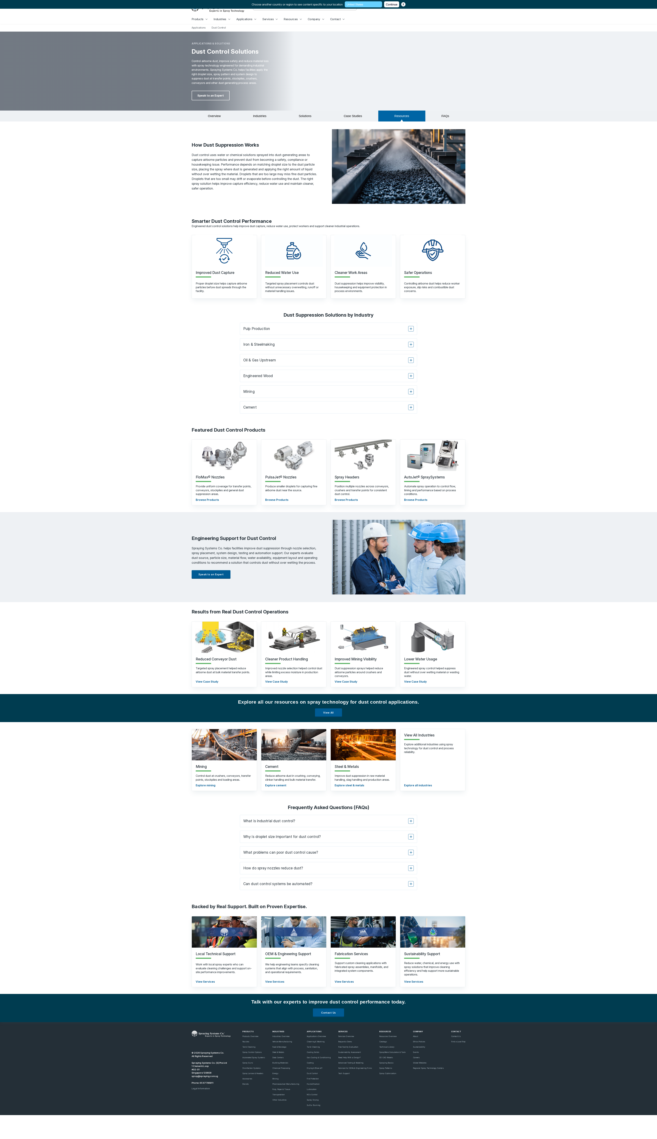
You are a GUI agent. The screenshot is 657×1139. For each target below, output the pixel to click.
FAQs (445, 116)
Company (314, 19)
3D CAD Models (386, 1057)
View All (328, 712)
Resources (291, 19)
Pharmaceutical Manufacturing (285, 1084)
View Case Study (207, 681)
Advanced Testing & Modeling (351, 1063)
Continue (391, 4)
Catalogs (383, 1042)
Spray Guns (247, 1063)
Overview (214, 116)
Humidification (313, 1084)
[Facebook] (210, 1043)
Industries (220, 19)
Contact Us (328, 1012)
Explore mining (205, 785)
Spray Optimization (387, 1073)
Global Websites (419, 1063)
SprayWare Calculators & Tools (392, 1052)
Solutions (305, 116)
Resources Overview (388, 1036)
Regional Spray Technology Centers (428, 1068)
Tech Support (344, 1073)
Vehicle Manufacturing (282, 1042)
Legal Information (201, 1088)
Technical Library (387, 1047)
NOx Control (312, 1095)
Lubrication (312, 1089)
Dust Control (312, 1073)
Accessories (247, 1079)
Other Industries (279, 1100)
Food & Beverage (279, 1047)
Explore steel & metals (349, 785)
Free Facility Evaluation (348, 1047)
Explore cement (275, 785)
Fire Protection (313, 1079)
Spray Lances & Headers (252, 1073)
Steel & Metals (278, 1052)
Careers (416, 1057)
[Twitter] (199, 1043)
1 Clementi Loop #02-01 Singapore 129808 (201, 1069)
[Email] (222, 1043)
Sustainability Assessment (349, 1052)
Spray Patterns (385, 1068)
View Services (205, 981)
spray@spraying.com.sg (205, 1076)
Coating (310, 1063)
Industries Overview (281, 1036)
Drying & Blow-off (314, 1068)
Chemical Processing (281, 1068)
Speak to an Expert (210, 95)
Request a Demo (345, 1042)
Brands (245, 1084)
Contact (335, 19)
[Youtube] (193, 1043)
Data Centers (278, 1057)
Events (416, 1052)
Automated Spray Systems (253, 1057)
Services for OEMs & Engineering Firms (355, 1068)
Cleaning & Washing (316, 1042)
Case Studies (353, 116)
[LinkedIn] (205, 1043)
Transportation (278, 1095)
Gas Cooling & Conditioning (319, 1057)
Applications (244, 19)
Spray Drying (313, 1100)
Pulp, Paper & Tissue (281, 1089)
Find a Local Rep (458, 1042)
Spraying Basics (386, 1063)
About (415, 1036)
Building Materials (280, 1063)
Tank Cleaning (248, 1047)
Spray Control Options (252, 1052)
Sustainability (419, 1047)
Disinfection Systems (251, 1068)
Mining (275, 1079)
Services (268, 19)
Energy (275, 1073)
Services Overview (346, 1036)
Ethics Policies (419, 1042)
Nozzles (245, 1042)
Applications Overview (316, 1036)
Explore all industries (418, 785)
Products (198, 19)
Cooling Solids (313, 1052)
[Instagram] (216, 1043)
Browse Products (207, 499)
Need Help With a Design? (349, 1057)
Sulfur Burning (313, 1105)
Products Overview (250, 1036)
